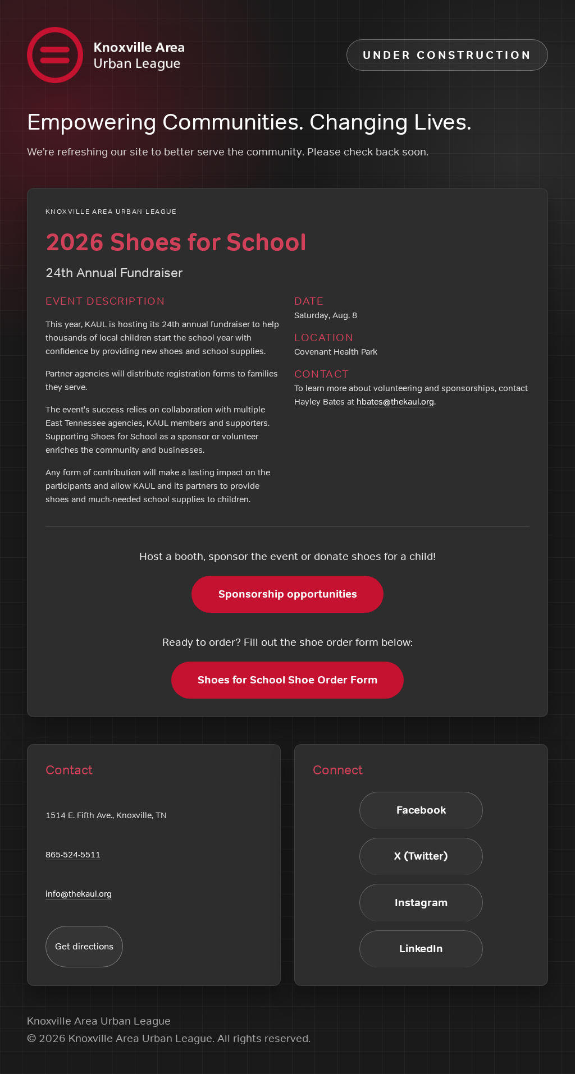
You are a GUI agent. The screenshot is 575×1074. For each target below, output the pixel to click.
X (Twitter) (421, 856)
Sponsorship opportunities (287, 594)
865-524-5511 (73, 854)
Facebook (421, 810)
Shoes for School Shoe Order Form (287, 679)
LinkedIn (421, 948)
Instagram (421, 902)
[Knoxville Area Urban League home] (105, 55)
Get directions (84, 946)
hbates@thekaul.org (395, 401)
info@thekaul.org (78, 893)
